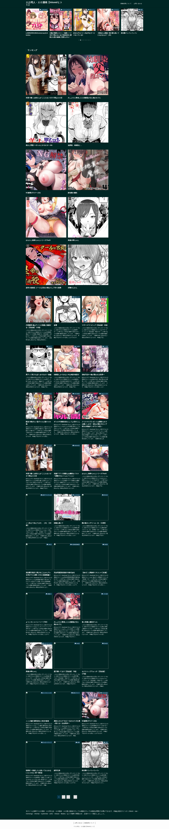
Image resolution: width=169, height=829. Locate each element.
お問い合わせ (78, 823)
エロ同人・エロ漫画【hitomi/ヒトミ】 (44, 3)
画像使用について (89, 823)
